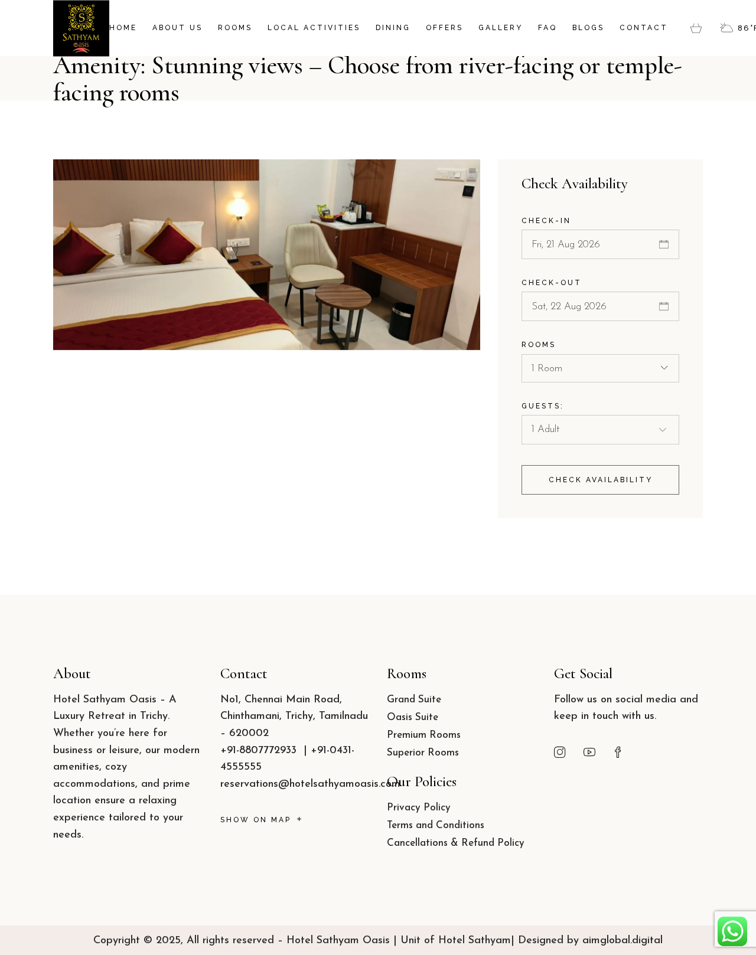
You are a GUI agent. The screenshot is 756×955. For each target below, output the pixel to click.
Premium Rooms (142, 268)
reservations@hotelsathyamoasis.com (310, 784)
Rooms (539, 345)
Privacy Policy (419, 808)
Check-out (552, 283)
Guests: (543, 406)
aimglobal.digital (622, 941)
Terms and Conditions (435, 825)
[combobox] (600, 368)
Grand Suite (414, 700)
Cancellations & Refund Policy (455, 843)
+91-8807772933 (260, 750)
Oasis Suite (412, 717)
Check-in (546, 221)
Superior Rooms (423, 753)
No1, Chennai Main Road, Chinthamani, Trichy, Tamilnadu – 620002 (294, 717)
